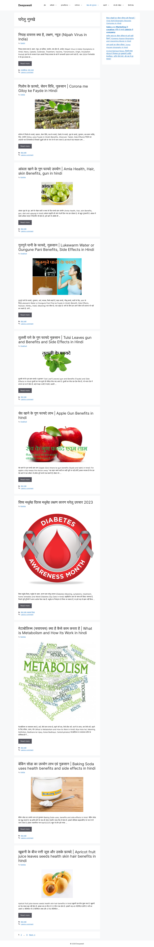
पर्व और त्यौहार (117, 5)
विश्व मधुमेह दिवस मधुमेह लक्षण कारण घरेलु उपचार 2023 (55, 502)
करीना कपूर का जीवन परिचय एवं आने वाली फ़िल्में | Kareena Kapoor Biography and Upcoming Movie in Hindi (120, 38)
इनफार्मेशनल (24, 70)
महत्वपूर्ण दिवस (31, 612)
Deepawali (25, 5)
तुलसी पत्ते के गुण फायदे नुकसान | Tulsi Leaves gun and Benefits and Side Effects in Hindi (54, 339)
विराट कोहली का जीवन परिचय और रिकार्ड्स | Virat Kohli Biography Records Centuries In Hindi (120, 20)
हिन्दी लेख (131, 5)
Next (32, 935)
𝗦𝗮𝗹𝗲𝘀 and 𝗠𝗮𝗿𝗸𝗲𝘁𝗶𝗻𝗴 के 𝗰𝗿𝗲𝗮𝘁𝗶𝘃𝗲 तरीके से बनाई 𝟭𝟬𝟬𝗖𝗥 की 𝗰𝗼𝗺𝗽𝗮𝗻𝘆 (119, 29)
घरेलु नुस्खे (31, 70)
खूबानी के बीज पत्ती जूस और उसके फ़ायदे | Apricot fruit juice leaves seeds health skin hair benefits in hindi (57, 856)
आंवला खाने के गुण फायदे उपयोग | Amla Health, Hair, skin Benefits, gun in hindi (56, 171)
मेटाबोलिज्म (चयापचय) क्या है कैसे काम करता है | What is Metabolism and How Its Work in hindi (55, 630)
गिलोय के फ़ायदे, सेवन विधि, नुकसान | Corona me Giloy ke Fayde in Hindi (53, 88)
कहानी (105, 5)
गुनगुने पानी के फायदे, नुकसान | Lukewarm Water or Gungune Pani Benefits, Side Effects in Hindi (56, 247)
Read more (25, 63)
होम (45, 5)
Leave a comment (27, 72)
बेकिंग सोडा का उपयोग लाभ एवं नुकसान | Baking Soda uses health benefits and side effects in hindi (56, 766)
